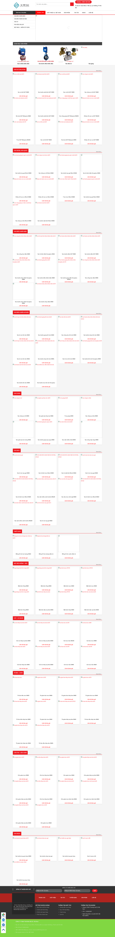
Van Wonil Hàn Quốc (20, 150)
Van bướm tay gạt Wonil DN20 (92, 197)
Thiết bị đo (17, 531)
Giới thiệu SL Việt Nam (54, 12)
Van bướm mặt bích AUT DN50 (46, 92)
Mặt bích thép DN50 (69, 609)
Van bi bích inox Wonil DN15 (91, 497)
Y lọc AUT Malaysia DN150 (23, 140)
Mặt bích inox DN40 (91, 586)
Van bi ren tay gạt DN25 (46, 520)
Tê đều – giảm (18, 672)
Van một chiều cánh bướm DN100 (23, 520)
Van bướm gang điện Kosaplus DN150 (69, 278)
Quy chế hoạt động (64, 909)
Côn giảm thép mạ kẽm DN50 (91, 775)
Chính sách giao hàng (42, 912)
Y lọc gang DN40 (68, 416)
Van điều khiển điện (20, 231)
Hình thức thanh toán (42, 914)
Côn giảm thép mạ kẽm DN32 (23, 799)
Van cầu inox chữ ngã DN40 (68, 497)
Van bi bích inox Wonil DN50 (46, 473)
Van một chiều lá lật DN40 (69, 439)
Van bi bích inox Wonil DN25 (23, 497)
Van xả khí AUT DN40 (46, 140)
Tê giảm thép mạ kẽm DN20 (69, 719)
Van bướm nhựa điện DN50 (46, 301)
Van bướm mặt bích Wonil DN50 (46, 220)
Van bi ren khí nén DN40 (23, 335)
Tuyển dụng (73, 897)
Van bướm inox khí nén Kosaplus (46, 382)
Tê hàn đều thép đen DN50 (23, 719)
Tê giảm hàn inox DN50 (46, 695)
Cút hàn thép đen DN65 (23, 664)
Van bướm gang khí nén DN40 (46, 335)
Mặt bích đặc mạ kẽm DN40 (91, 609)
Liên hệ (91, 12)
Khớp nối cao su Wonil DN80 (23, 197)
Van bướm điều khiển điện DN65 (46, 278)
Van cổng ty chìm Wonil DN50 (23, 220)
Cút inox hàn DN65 (69, 664)
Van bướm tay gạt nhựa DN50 (23, 856)
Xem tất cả (98, 70)
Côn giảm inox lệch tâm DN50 (69, 799)
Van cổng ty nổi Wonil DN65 (46, 173)
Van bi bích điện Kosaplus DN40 (91, 173)
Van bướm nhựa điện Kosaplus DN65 (23, 278)
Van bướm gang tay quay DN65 (46, 439)
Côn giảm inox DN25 (46, 823)
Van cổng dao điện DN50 (91, 278)
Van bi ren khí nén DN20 (69, 359)
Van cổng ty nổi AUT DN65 (92, 92)
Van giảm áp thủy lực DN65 (46, 416)
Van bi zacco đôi (91, 856)
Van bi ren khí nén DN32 (23, 359)
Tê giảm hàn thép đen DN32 (23, 743)
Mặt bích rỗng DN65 (23, 586)
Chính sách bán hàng (42, 909)
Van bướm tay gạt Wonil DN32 (69, 173)
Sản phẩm (67, 12)
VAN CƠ (16, 21)
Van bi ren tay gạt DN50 (23, 473)
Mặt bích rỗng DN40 (23, 609)
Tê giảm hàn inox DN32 (46, 719)
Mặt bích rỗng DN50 (46, 586)
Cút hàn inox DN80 (92, 640)
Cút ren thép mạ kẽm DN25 (46, 664)
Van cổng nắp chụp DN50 (91, 439)
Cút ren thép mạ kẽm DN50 (23, 640)
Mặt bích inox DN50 (69, 586)
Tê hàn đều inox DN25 (23, 695)
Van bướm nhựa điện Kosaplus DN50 (23, 302)
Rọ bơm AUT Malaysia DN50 (68, 140)
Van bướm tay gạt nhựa (69, 856)
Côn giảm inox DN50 (23, 775)
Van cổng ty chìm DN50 (91, 416)
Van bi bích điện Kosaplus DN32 (46, 254)
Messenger (3, 926)
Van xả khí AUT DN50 (68, 92)
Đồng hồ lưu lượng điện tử (46, 554)
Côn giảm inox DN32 (68, 775)
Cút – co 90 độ (18, 618)
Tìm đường (3, 916)
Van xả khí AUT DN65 (23, 92)
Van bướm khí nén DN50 (23, 382)
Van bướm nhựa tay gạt (46, 856)
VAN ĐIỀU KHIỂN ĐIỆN (19, 16)
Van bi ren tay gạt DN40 (91, 473)
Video (84, 12)
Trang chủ (40, 12)
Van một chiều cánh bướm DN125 (46, 497)
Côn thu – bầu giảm (20, 752)
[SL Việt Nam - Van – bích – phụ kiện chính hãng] (23, 5)
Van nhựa (17, 833)
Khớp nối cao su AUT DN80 (91, 140)
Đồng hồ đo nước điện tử (69, 554)
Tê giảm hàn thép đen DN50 (68, 695)
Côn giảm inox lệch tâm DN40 (91, 799)
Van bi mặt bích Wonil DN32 (68, 473)
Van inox (17, 450)
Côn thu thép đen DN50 (46, 775)
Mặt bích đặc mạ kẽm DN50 (46, 609)
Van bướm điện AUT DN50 (91, 254)
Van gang (17, 393)
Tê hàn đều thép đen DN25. (46, 743)
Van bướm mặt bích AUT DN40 (46, 116)
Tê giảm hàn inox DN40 (91, 695)
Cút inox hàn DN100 (69, 640)
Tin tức (76, 12)
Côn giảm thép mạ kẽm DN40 (23, 823)
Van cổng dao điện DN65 (23, 254)
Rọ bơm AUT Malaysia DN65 (23, 116)
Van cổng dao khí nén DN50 (68, 335)
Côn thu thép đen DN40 (46, 799)
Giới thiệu (53, 897)
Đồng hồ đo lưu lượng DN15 (23, 554)
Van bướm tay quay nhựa (23, 880)
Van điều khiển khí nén (20, 18)
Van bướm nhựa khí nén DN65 (92, 335)
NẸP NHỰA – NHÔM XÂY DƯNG (22, 27)
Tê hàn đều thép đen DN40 (91, 719)
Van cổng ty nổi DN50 (23, 416)
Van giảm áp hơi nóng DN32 (23, 439)
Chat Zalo (3, 921)
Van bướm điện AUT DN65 (69, 254)
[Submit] (72, 4)
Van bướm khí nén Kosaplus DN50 (91, 359)
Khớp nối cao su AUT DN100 (91, 116)
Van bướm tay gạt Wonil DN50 (23, 173)
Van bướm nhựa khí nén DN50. (46, 359)
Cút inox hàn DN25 (92, 664)
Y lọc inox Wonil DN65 (69, 197)
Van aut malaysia (19, 69)
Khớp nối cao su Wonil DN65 (46, 197)
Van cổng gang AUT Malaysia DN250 (69, 116)
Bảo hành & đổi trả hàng (43, 907)
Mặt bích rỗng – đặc (20, 563)
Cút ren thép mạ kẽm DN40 (46, 640)
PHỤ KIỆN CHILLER (19, 24)
